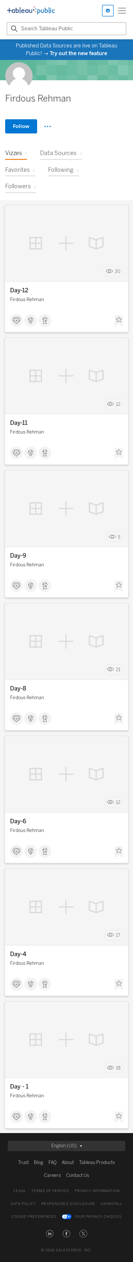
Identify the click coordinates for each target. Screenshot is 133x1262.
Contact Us (77, 1175)
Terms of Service (50, 1191)
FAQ (52, 1162)
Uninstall (111, 1204)
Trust (23, 1162)
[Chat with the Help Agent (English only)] (108, 10)
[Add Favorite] (119, 321)
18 (118, 1068)
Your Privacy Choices (98, 1217)
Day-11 (18, 422)
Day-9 (18, 555)
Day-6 (18, 821)
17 (118, 935)
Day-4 (18, 954)
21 (118, 669)
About (68, 1162)
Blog (38, 1162)
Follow (21, 126)
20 (117, 271)
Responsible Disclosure (68, 1204)
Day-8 (18, 688)
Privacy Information (97, 1191)
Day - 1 (19, 1086)
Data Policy (23, 1204)
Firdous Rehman (27, 299)
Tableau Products (97, 1162)
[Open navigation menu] (122, 10)
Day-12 (19, 290)
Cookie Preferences (34, 1217)
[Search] (13, 29)
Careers (52, 1175)
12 (118, 404)
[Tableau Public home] (31, 10)
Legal (20, 1191)
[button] (50, 1233)
